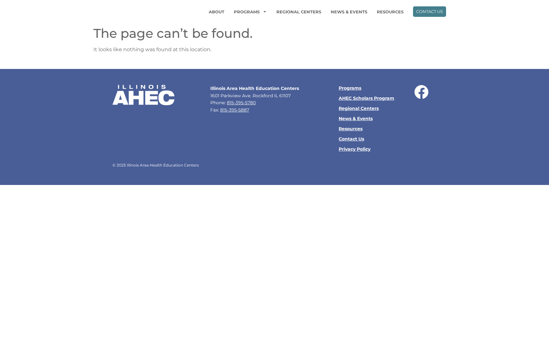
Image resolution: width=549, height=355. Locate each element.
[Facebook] (421, 92)
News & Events (349, 11)
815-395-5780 (241, 103)
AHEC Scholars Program (366, 98)
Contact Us (351, 139)
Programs (247, 11)
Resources (390, 11)
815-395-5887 (234, 110)
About (216, 11)
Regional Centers (298, 11)
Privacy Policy (354, 149)
